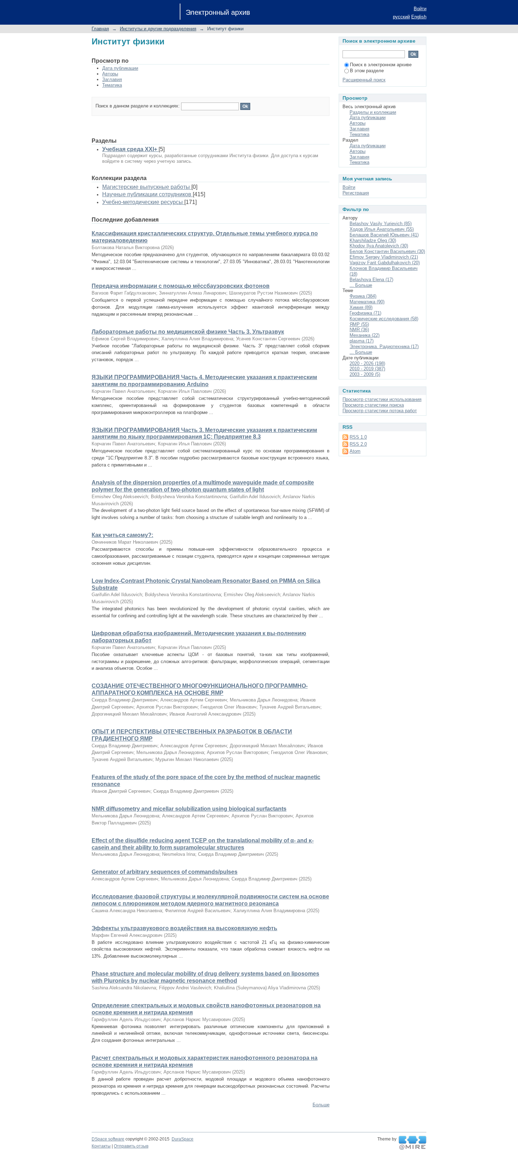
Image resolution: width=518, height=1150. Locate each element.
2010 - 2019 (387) (367, 368)
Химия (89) (361, 307)
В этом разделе (367, 70)
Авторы (110, 73)
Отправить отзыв (131, 1146)
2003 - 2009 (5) (365, 374)
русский (401, 16)
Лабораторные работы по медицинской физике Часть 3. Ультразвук (188, 332)
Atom (355, 451)
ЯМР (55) (359, 324)
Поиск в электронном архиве (381, 64)
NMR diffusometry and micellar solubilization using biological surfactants (189, 809)
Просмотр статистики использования (382, 399)
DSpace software (108, 1139)
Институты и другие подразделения (158, 28)
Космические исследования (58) (384, 318)
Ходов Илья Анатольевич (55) (382, 229)
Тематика (112, 85)
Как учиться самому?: (122, 535)
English (418, 16)
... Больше (361, 285)
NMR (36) (359, 329)
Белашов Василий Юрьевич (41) (384, 234)
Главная (100, 28)
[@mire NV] (412, 1142)
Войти (420, 8)
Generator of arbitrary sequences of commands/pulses (165, 872)
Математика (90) (367, 301)
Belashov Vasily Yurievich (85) (381, 223)
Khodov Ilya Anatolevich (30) (379, 245)
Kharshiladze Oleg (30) (373, 240)
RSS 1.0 (358, 437)
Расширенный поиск (364, 79)
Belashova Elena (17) (371, 279)
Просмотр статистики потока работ (380, 410)
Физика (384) (363, 296)
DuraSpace (182, 1139)
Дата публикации (120, 68)
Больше (321, 1104)
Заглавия (112, 79)
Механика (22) (365, 335)
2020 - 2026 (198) (367, 363)
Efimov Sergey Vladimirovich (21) (384, 257)
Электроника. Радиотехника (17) (384, 346)
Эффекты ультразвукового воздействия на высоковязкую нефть (184, 928)
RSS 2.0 (358, 444)
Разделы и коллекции (373, 112)
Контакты (101, 1146)
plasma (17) (362, 341)
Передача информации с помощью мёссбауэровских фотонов (181, 286)
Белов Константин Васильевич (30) (387, 251)
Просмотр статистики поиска (373, 405)
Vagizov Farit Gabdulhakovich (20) (385, 262)
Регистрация (356, 193)
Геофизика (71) (365, 313)
